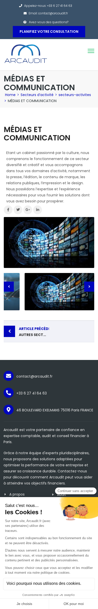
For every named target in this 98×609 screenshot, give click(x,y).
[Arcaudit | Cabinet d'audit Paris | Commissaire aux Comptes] (26, 54)
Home (10, 94)
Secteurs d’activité (37, 94)
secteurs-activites (75, 94)
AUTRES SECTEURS (34, 331)
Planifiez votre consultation (49, 31)
